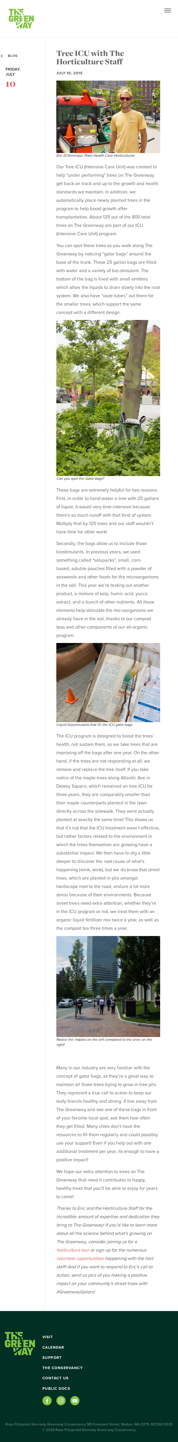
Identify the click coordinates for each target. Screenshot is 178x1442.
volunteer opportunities (80, 1258)
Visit (47, 1337)
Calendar (53, 1347)
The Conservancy (62, 1368)
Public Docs (56, 1388)
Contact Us (55, 1378)
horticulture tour (72, 1250)
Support (52, 1357)
